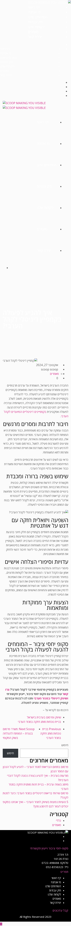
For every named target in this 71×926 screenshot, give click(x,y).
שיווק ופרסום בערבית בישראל (44, 717)
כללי (58, 821)
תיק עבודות (35, 22)
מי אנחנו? (34, 12)
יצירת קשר (35, 37)
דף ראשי (34, 7)
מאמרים (33, 32)
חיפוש (64, 745)
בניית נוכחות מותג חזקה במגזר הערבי (39, 722)
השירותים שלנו (37, 17)
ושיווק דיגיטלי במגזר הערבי (51, 698)
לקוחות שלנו (36, 27)
